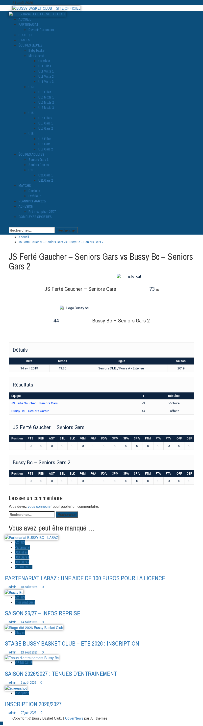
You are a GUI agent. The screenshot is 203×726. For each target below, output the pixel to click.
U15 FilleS (45, 118)
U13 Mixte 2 (46, 102)
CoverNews (74, 718)
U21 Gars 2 (45, 180)
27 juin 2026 (29, 712)
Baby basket (36, 50)
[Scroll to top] (1, 723)
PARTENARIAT (28, 24)
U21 (30, 170)
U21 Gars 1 (45, 175)
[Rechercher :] (32, 230)
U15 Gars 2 (45, 128)
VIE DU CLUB (23, 567)
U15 (30, 113)
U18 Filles (44, 139)
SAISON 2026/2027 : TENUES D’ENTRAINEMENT (61, 674)
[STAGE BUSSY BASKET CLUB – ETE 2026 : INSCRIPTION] (34, 627)
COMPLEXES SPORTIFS (35, 217)
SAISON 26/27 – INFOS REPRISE (42, 613)
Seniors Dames (38, 165)
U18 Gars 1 (45, 144)
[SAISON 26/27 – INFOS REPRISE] (14, 591)
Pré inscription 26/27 (42, 211)
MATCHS (25, 185)
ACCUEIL (25, 19)
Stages (20, 632)
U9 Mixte (44, 61)
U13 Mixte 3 (46, 107)
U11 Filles (44, 66)
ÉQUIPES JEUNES (31, 45)
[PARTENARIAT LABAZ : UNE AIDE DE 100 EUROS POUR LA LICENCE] (31, 536)
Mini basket (36, 55)
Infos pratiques (25, 602)
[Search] (10, 224)
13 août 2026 (29, 652)
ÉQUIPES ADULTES (31, 154)
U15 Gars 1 (45, 123)
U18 (30, 133)
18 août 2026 (29, 587)
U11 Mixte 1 (45, 71)
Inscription (22, 693)
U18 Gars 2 (45, 149)
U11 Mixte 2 (45, 76)
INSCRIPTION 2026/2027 (33, 704)
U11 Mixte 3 (45, 81)
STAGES (24, 40)
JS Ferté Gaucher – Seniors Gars (34, 403)
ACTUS (20, 542)
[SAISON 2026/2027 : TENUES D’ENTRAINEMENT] (32, 657)
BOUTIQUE (26, 35)
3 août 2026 (29, 682)
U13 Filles (44, 92)
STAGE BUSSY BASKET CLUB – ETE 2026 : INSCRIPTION (72, 643)
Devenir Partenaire (41, 29)
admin (12, 587)
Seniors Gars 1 (38, 159)
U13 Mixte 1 (46, 97)
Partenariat (22, 547)
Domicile (34, 191)
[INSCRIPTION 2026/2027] (16, 687)
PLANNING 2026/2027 (32, 201)
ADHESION (26, 206)
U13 (30, 87)
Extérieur (34, 196)
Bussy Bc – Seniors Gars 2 (30, 411)
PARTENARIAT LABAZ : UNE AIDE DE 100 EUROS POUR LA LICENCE (85, 578)
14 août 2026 (29, 622)
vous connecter (40, 506)
